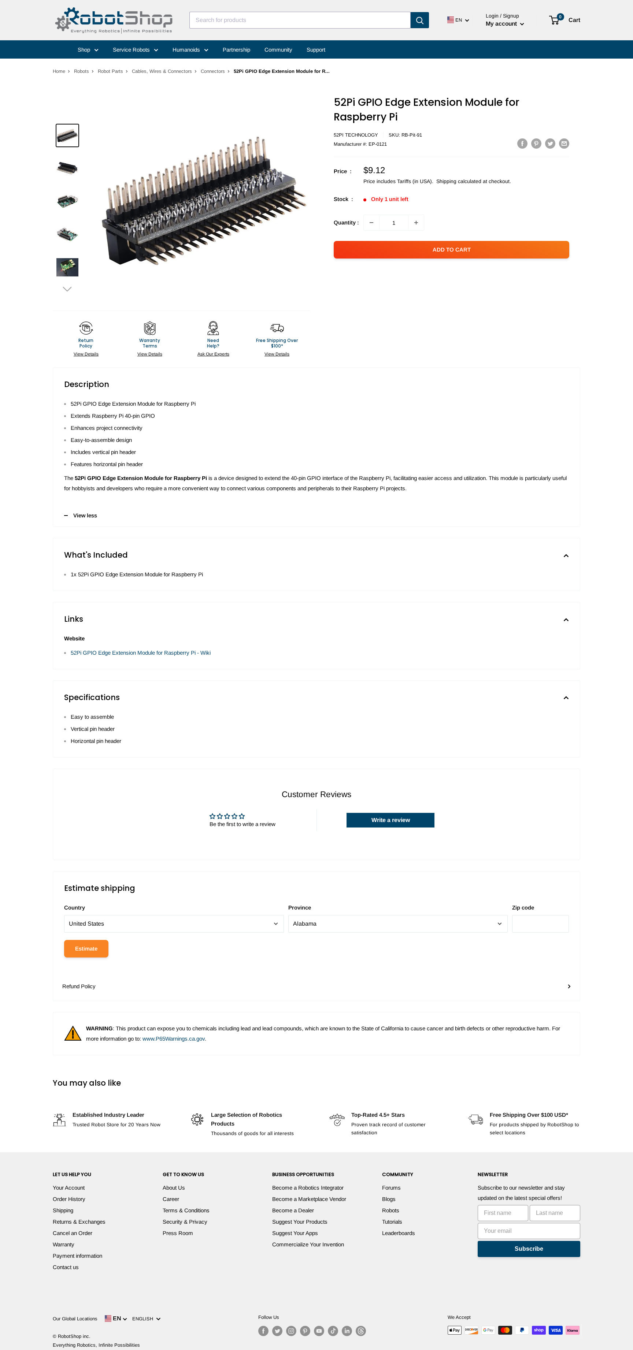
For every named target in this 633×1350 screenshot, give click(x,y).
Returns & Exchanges (79, 1222)
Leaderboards (398, 1233)
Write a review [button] (390, 820)
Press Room (178, 1233)
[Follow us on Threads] (361, 1331)
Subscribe (529, 1249)
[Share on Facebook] (522, 143)
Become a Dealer (293, 1210)
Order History (69, 1199)
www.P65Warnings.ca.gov (173, 1038)
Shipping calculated (458, 181)
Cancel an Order (72, 1233)
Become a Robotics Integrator (308, 1187)
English (144, 1318)
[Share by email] (564, 143)
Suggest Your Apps (295, 1233)
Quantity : (346, 222)
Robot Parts (110, 71)
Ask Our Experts (213, 354)
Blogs (389, 1199)
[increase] (416, 222)
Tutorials (392, 1222)
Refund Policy (79, 986)
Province (299, 907)
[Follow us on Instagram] (291, 1331)
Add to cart (452, 249)
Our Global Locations (75, 1318)
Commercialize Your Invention (308, 1244)
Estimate (86, 948)
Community (278, 50)
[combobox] (300, 20)
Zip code (523, 907)
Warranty (63, 1244)
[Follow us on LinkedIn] (347, 1331)
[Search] (420, 20)
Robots (81, 71)
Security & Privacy (185, 1222)
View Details (86, 354)
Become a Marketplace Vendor (309, 1199)
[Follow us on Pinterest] (305, 1331)
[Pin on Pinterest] (536, 143)
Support (316, 50)
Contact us (66, 1267)
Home (59, 71)
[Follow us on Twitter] (277, 1331)
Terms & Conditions (186, 1210)
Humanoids (187, 50)
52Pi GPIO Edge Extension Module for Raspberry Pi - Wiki (141, 653)
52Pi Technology (356, 135)
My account (502, 24)
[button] (67, 289)
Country (74, 907)
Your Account (69, 1187)
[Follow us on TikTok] (333, 1331)
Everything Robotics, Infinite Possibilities (96, 1345)
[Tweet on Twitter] (550, 143)
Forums (391, 1187)
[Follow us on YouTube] (319, 1331)
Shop (85, 50)
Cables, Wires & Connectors (162, 71)
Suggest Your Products (299, 1222)
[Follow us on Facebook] (263, 1331)
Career (171, 1199)
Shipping (63, 1210)
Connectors (213, 71)
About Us (174, 1187)
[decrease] (371, 222)
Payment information (77, 1256)
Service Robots (132, 50)
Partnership (236, 50)
